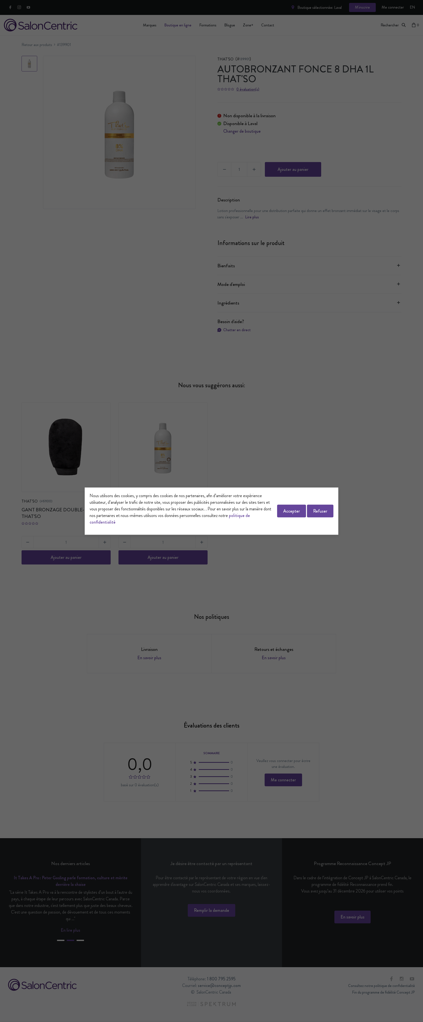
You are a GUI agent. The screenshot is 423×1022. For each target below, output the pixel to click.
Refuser (320, 511)
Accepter (291, 511)
